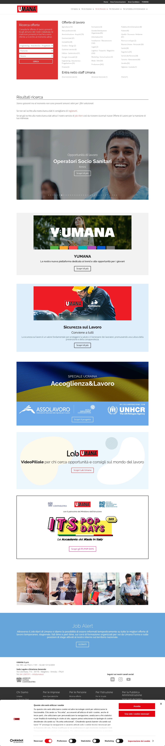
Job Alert (79, 115)
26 (103, 195)
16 (81, 195)
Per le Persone (100, 9)
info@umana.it (38, 674)
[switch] (72, 741)
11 (70, 195)
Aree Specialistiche (50, 696)
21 (92, 195)
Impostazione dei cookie (139, 741)
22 (94, 195)
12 (72, 195)
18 (85, 195)
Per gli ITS (100, 699)
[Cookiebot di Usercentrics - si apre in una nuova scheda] (16, 741)
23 (96, 195)
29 (109, 195)
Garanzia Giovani (99, 588)
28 (107, 195)
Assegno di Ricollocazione (66, 588)
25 (101, 195)
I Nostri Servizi (48, 699)
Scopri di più (82, 173)
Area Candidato (133, 2)
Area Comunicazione (118, 2)
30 (112, 195)
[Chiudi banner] (161, 704)
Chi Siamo (74, 9)
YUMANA (145, 2)
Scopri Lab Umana (82, 470)
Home (106, 2)
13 (74, 195)
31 (114, 195)
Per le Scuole (101, 696)
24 (98, 195)
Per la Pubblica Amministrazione (134, 9)
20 (90, 195)
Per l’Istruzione (114, 9)
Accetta (137, 706)
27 (105, 195)
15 (79, 195)
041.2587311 (25, 674)
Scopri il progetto (82, 419)
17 (83, 195)
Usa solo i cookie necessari (137, 714)
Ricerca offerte (75, 696)
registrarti (72, 110)
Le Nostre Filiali (22, 699)
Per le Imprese (86, 9)
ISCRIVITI (82, 644)
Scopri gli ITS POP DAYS (82, 548)
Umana (19, 696)
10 (68, 195)
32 (116, 195)
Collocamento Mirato (132, 588)
